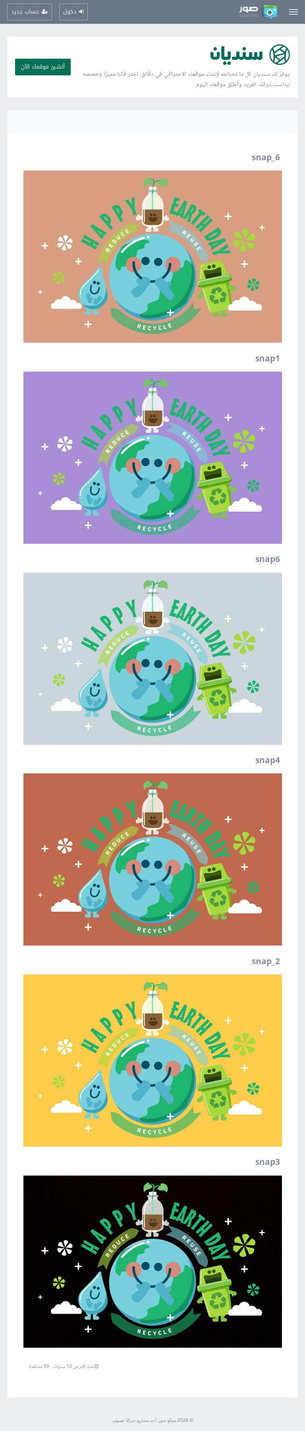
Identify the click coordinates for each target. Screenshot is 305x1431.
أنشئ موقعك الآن (43, 66)
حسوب (118, 1421)
